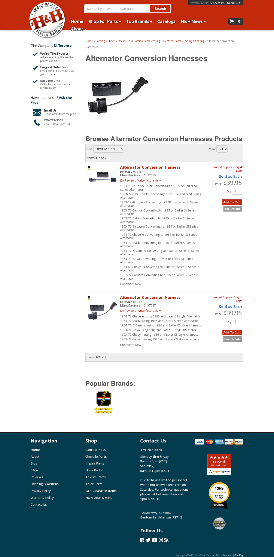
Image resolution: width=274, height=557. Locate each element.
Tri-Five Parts (95, 477)
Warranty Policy (42, 497)
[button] (127, 8)
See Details (232, 208)
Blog (34, 463)
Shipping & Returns (45, 484)
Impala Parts (94, 463)
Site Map (239, 555)
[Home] (44, 6)
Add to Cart (232, 202)
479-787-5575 (53, 120)
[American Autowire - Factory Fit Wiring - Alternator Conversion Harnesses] (104, 405)
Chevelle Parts (96, 456)
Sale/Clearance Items (101, 490)
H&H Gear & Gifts (98, 497)
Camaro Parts (95, 449)
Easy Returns (50, 81)
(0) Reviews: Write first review (140, 180)
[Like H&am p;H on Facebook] (142, 540)
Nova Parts (93, 470)
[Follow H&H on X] (148, 540)
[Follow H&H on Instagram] (161, 540)
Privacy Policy (41, 490)
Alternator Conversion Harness (150, 167)
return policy (48, 88)
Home (35, 449)
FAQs (35, 470)
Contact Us (39, 504)
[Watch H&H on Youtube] (154, 540)
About (35, 456)
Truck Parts (94, 484)
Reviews (37, 477)
